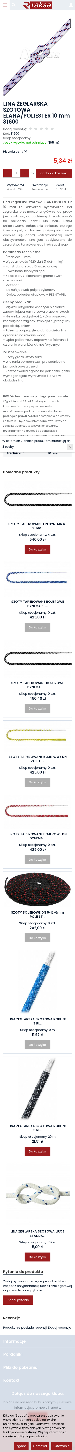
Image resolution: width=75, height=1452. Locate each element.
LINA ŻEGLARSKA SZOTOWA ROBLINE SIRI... (37, 1021)
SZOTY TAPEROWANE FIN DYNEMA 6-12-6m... (37, 526)
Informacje (14, 1341)
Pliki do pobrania (20, 1367)
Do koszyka (37, 549)
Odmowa (40, 1446)
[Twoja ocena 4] (46, 129)
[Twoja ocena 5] (52, 129)
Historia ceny (13, 151)
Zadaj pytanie (18, 1300)
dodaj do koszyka (53, 173)
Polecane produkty (21, 472)
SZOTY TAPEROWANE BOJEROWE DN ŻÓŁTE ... (38, 759)
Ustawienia (62, 1446)
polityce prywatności (32, 1436)
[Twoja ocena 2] (36, 129)
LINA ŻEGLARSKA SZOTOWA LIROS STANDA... (38, 1233)
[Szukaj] (14, 5)
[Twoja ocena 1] (30, 129)
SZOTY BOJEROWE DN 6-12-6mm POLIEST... (37, 914)
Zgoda (21, 1446)
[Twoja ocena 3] (41, 129)
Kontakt (11, 1380)
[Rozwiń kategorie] (5, 5)
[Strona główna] (37, 5)
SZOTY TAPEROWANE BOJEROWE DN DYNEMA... (38, 836)
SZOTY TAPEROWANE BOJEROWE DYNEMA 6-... (37, 603)
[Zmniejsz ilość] (24, 173)
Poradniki (12, 1354)
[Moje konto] (71, 5)
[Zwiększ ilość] (7, 173)
